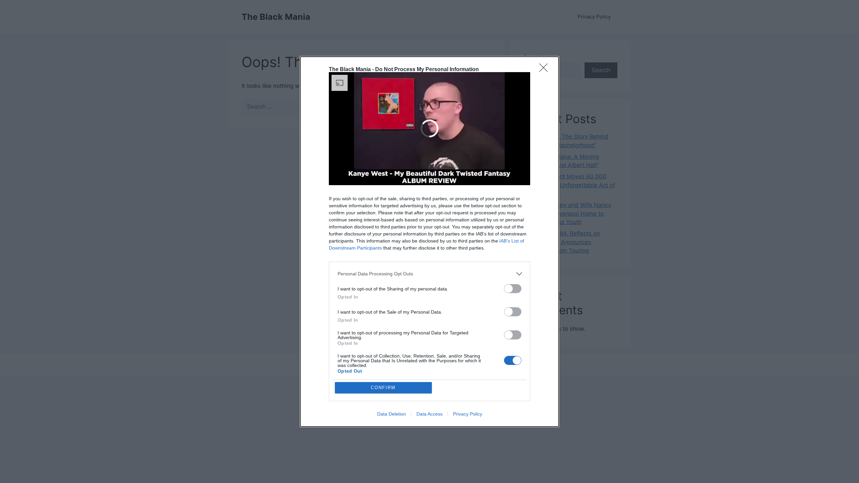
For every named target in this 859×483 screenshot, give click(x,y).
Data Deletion (391, 414)
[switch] (512, 288)
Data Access (429, 414)
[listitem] (429, 273)
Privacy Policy (467, 414)
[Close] (545, 69)
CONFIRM (383, 387)
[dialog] (429, 242)
